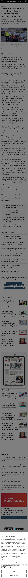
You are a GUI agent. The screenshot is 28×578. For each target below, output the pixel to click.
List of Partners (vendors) (6, 567)
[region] (14, 555)
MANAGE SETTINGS (14, 575)
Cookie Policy (22, 550)
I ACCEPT (14, 571)
